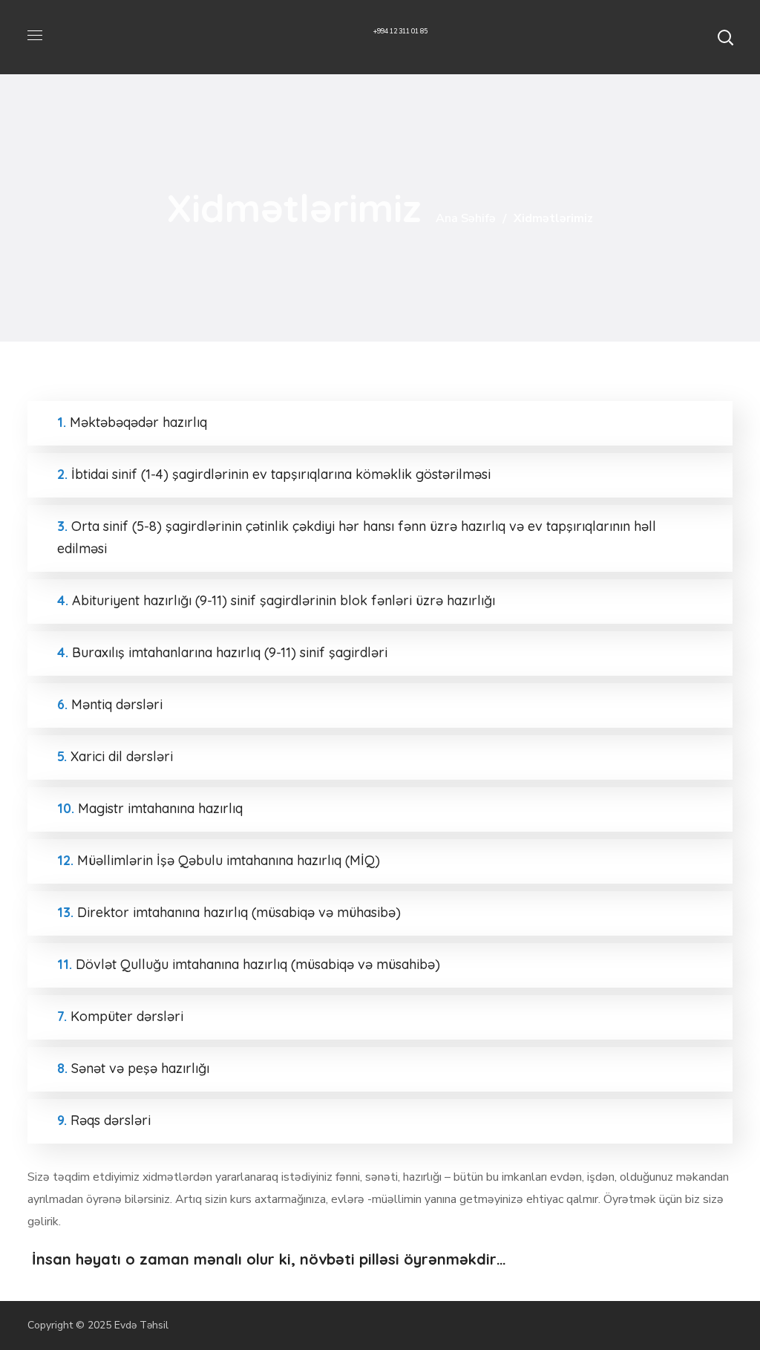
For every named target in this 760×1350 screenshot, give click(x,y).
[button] (725, 37)
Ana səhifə (466, 218)
